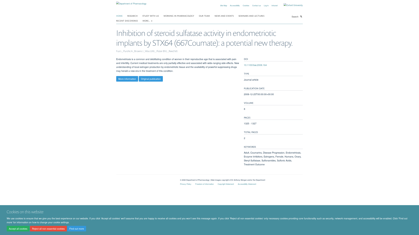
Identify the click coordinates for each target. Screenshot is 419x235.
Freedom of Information (204, 184)
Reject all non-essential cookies (48, 228)
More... (147, 20)
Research (132, 15)
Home (119, 15)
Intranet (275, 5)
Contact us (256, 5)
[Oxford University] (291, 5)
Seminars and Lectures (251, 15)
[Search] (301, 16)
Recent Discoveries (127, 20)
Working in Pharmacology (179, 15)
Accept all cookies (18, 228)
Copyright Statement (226, 184)
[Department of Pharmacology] (131, 2)
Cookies (246, 5)
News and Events (224, 15)
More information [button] (127, 78)
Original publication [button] (151, 78)
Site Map (223, 5)
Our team (204, 15)
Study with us (150, 15)
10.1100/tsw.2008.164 (255, 65)
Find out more (76, 228)
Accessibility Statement (247, 184)
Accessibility (235, 5)
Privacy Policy (185, 184)
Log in (266, 5)
